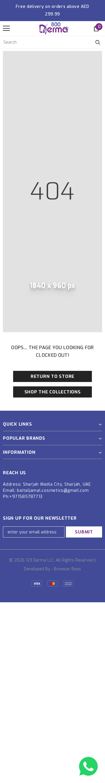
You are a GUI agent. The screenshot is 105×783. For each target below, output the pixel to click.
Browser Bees (67, 569)
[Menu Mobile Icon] (6, 28)
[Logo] (54, 28)
